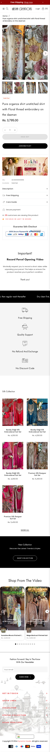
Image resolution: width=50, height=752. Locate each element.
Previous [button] (4, 53)
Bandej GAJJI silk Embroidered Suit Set (12, 431)
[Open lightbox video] (12, 613)
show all (25, 530)
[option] (25, 52)
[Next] (47, 611)
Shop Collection (25, 558)
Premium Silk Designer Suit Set (37, 474)
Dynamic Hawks (24, 741)
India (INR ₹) (25, 736)
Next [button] (45, 53)
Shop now (41, 2)
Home (5, 16)
